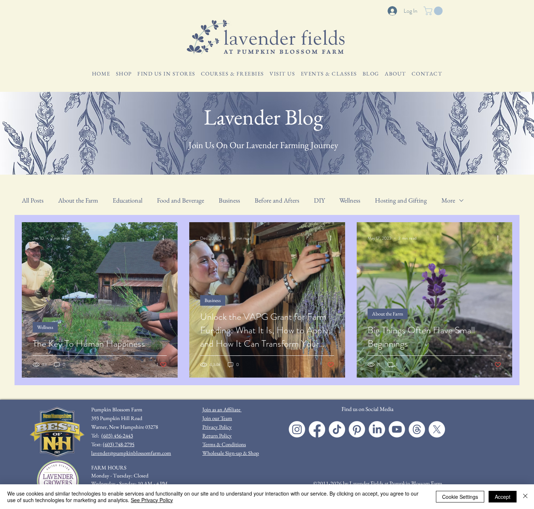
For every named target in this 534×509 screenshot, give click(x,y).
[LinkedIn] (377, 429)
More (448, 200)
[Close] (525, 496)
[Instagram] (297, 429)
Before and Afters (277, 200)
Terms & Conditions (224, 444)
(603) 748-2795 (118, 444)
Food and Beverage (180, 200)
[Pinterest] (357, 429)
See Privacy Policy (152, 500)
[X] (437, 429)
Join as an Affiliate (222, 409)
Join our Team (217, 418)
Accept (502, 496)
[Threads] (417, 429)
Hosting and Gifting (401, 200)
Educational (127, 200)
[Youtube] (397, 429)
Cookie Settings (460, 496)
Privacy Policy (217, 426)
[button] (434, 11)
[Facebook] (317, 429)
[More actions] (165, 238)
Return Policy (217, 435)
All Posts (33, 200)
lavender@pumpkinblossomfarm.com (131, 452)
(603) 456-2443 (117, 435)
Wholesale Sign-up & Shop (230, 452)
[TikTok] (337, 429)
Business (229, 200)
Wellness (349, 200)
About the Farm (78, 200)
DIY (319, 200)
